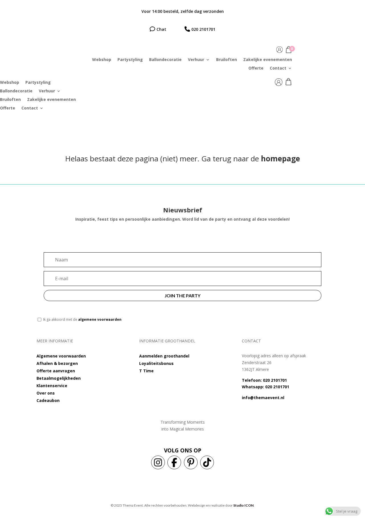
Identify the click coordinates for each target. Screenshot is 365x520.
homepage (280, 158)
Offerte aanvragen (55, 370)
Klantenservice (51, 385)
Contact (278, 68)
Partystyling (130, 60)
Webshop (101, 60)
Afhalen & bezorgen (57, 363)
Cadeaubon (48, 400)
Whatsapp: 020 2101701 (265, 386)
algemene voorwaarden (99, 319)
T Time (146, 370)
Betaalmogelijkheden (58, 378)
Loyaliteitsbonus (156, 363)
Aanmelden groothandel (164, 356)
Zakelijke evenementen (267, 60)
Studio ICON (243, 505)
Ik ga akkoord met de (82, 319)
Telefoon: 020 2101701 (264, 380)
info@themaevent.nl (263, 397)
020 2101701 (203, 29)
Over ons (45, 393)
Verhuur (196, 60)
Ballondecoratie (165, 60)
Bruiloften (226, 60)
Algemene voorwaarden (61, 356)
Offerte (255, 68)
